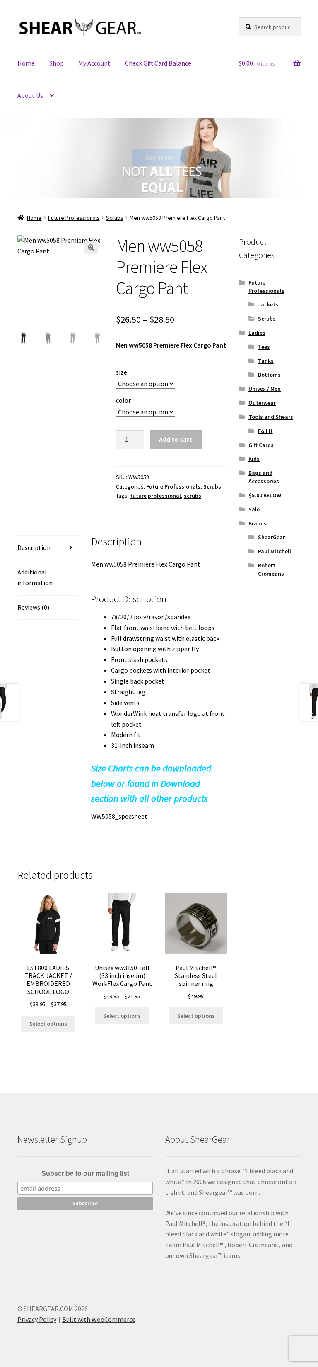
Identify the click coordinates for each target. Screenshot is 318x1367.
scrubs (192, 495)
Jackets (268, 304)
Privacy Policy (36, 1319)
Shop (56, 63)
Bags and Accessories (263, 477)
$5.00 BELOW (264, 495)
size (121, 372)
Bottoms (269, 374)
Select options (48, 1023)
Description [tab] (34, 547)
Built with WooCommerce (98, 1319)
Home (26, 63)
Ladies (256, 332)
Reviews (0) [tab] (33, 607)
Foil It (265, 431)
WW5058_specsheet (119, 816)
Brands (257, 523)
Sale (254, 509)
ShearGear (271, 537)
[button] (12, 158)
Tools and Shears (270, 417)
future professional (155, 495)
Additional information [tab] (35, 577)
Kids (254, 458)
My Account (94, 63)
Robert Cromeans (271, 569)
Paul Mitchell (274, 551)
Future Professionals (74, 217)
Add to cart (175, 439)
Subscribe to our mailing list (85, 1173)
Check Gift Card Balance (158, 63)
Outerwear (262, 402)
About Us (30, 95)
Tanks (266, 361)
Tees (264, 346)
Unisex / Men (264, 388)
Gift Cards (261, 445)
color (123, 400)
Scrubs (114, 217)
